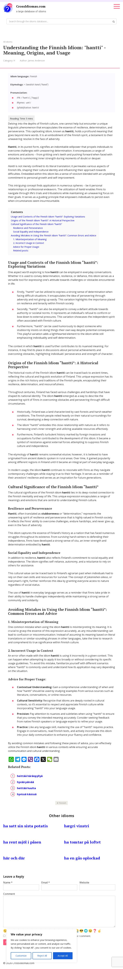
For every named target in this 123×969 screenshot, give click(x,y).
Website (84, 882)
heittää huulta (26, 788)
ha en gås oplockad (82, 858)
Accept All (63, 955)
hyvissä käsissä (27, 794)
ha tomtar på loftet (82, 842)
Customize (21, 955)
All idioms (7, 41)
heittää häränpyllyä (30, 776)
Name (7, 882)
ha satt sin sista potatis (25, 825)
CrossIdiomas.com (30, 6)
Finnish (62, 802)
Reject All (42, 955)
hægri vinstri (76, 825)
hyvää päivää (25, 782)
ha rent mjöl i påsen (22, 842)
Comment (9, 894)
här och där (14, 858)
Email (45, 882)
